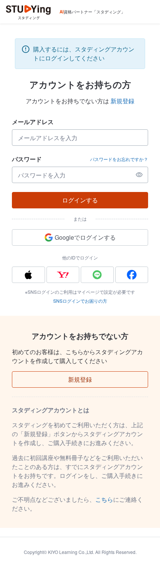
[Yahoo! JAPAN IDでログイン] (63, 275)
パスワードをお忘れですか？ (119, 159)
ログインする (80, 200)
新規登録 (122, 101)
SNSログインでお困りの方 (80, 300)
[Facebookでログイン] (131, 275)
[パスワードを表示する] (139, 175)
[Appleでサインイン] (28, 275)
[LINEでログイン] (97, 275)
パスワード (27, 159)
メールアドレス (33, 121)
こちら (104, 499)
